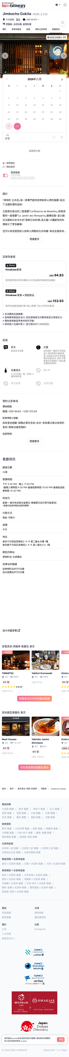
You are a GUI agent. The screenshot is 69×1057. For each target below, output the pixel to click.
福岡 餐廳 (35, 817)
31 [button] (17, 126)
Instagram (40, 929)
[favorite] (62, 22)
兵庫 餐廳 (50, 813)
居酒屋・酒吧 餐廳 (28, 836)
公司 (4, 929)
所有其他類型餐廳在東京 (34, 767)
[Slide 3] (34, 71)
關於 (4, 29)
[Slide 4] (36, 71)
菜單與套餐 (16, 29)
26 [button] (34, 119)
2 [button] (8, 98)
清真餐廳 (48, 383)
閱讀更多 (34, 239)
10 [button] (17, 105)
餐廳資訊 (56, 29)
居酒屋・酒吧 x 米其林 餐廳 (15, 891)
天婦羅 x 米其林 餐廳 (12, 883)
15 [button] (60, 105)
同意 (61, 1039)
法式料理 (17, 24)
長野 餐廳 (7, 813)
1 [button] (60, 91)
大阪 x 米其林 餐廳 (56, 863)
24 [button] (17, 119)
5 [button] (34, 98)
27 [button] (43, 119)
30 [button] (9, 126)
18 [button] (26, 112)
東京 (18, 19)
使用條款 (38, 912)
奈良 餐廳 (7, 817)
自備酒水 (16, 370)
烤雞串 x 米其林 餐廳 (34, 879)
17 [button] (17, 112)
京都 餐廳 (21, 813)
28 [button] (52, 119)
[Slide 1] (30, 71)
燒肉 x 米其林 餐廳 (11, 879)
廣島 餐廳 (21, 817)
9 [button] (8, 105)
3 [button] (17, 98)
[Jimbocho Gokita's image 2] (34, 55)
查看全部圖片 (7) (58, 37)
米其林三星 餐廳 (50, 848)
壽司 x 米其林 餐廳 (11, 874)
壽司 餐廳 (7, 828)
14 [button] (52, 105)
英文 (13, 347)
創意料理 (27, 24)
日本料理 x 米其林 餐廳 (35, 874)
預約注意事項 (41, 29)
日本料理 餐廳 (22, 828)
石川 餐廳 (54, 808)
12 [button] (34, 105)
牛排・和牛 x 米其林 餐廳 (38, 883)
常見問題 (6, 912)
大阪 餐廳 (35, 813)
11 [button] (26, 105)
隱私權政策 (40, 917)
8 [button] (60, 98)
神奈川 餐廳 (39, 808)
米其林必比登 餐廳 (11, 852)
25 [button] (26, 119)
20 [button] (43, 112)
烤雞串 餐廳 (52, 828)
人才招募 (6, 933)
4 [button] (25, 98)
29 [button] (60, 119)
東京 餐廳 (23, 808)
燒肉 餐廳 (37, 828)
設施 (28, 29)
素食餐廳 (16, 383)
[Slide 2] (32, 71)
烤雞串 (9, 24)
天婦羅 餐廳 (8, 832)
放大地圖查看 (10, 630)
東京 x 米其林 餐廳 (11, 863)
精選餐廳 (15, 172)
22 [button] (60, 112)
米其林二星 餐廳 (30, 848)
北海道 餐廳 (8, 808)
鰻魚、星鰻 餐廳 (43, 832)
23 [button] (9, 119)
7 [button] (51, 98)
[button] (58, 5)
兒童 (45, 347)
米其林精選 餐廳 (32, 852)
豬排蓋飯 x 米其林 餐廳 (41, 887)
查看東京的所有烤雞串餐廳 (34, 698)
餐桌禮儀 (6, 917)
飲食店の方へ (8, 938)
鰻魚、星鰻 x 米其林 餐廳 (14, 887)
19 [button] (34, 112)
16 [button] (9, 112)
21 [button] (52, 112)
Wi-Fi (46, 370)
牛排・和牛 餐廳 (25, 832)
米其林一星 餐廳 (10, 848)
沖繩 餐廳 (50, 817)
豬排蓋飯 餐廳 (9, 836)
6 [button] (43, 98)
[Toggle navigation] (65, 5)
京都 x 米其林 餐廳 (33, 863)
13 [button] (43, 105)
